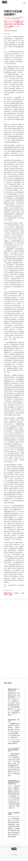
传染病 (6, 18)
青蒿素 (9, 18)
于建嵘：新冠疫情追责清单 (14, 813)
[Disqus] (14, 623)
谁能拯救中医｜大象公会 (14, 720)
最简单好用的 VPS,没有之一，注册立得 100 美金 (14, 594)
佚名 (6, 17)
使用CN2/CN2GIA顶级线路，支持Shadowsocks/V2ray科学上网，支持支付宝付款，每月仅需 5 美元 (14, 22)
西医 (21, 17)
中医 (19, 17)
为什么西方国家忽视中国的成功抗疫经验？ (14, 750)
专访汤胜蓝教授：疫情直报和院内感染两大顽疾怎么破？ (14, 782)
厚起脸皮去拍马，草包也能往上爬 (14, 690)
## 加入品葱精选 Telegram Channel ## (12, 27)
